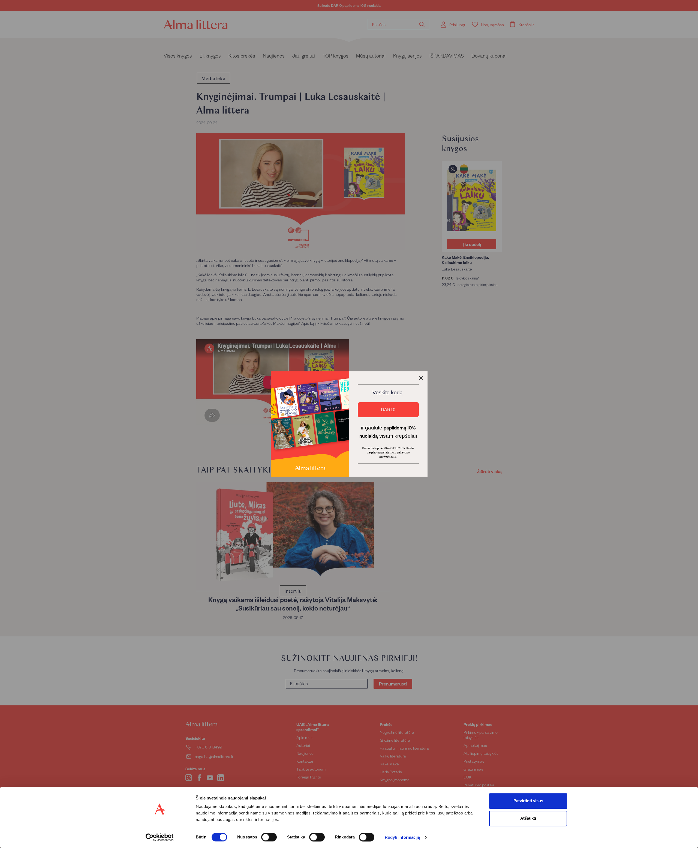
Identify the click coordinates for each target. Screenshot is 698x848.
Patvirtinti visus (528, 800)
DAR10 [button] (388, 409)
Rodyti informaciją (402, 837)
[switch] (269, 837)
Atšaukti (528, 818)
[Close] (421, 377)
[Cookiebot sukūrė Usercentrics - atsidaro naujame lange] (159, 837)
